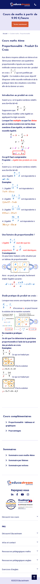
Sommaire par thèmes (18, 460)
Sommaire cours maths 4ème (22, 455)
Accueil (5, 33)
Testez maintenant (20, 24)
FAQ (4, 526)
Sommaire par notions (18, 465)
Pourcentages (15, 431)
